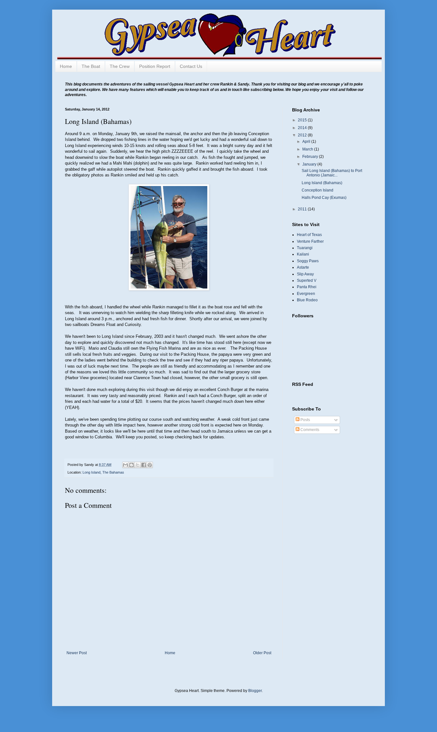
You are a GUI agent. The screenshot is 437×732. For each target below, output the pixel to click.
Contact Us (191, 66)
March (308, 149)
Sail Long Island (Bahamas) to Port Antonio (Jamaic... (332, 172)
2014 (303, 128)
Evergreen (306, 293)
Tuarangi (305, 248)
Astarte (303, 267)
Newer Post (77, 653)
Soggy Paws (308, 261)
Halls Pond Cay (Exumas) (324, 197)
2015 (303, 120)
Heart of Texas (309, 234)
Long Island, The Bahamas (103, 472)
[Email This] (125, 465)
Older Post (262, 653)
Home (66, 66)
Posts (304, 420)
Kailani (303, 254)
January (309, 164)
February (310, 156)
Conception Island (317, 190)
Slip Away (305, 274)
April (306, 141)
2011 (303, 209)
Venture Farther (310, 241)
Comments (309, 429)
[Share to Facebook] (143, 465)
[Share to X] (137, 465)
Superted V (306, 280)
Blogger (255, 690)
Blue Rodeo (307, 300)
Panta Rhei (306, 287)
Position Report (154, 66)
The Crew (120, 66)
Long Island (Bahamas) (322, 183)
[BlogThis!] (131, 465)
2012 (303, 135)
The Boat (91, 66)
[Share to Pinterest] (150, 465)
